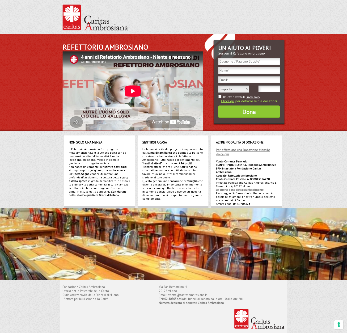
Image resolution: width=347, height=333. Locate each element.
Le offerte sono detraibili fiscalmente (240, 189)
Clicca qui (227, 101)
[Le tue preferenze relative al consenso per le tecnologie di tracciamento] (338, 324)
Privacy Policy (253, 97)
